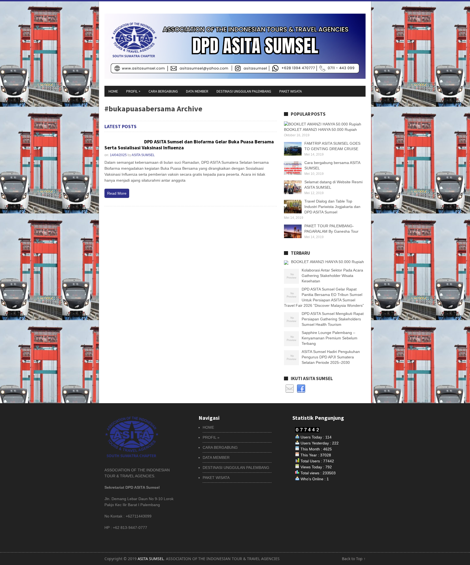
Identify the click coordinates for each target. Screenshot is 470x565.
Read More (116, 193)
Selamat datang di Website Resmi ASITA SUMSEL (333, 185)
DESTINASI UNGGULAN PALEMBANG (244, 91)
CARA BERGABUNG (163, 91)
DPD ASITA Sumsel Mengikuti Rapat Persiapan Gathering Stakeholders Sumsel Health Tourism (333, 319)
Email (289, 388)
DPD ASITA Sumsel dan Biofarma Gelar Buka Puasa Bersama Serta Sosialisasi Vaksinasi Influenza (189, 144)
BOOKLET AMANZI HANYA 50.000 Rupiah (327, 262)
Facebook (301, 388)
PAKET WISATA (290, 91)
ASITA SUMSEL (143, 155)
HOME (113, 91)
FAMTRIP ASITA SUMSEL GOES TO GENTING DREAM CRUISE (332, 146)
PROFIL (133, 91)
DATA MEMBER (197, 91)
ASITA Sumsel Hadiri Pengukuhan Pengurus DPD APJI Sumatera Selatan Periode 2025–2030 (331, 357)
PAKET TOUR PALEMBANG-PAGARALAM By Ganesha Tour (331, 228)
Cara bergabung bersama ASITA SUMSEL (332, 165)
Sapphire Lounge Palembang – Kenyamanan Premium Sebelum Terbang (329, 338)
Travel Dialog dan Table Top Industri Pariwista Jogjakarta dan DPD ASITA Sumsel (332, 206)
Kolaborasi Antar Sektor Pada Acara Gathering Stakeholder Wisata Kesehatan (332, 275)
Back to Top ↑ (354, 558)
